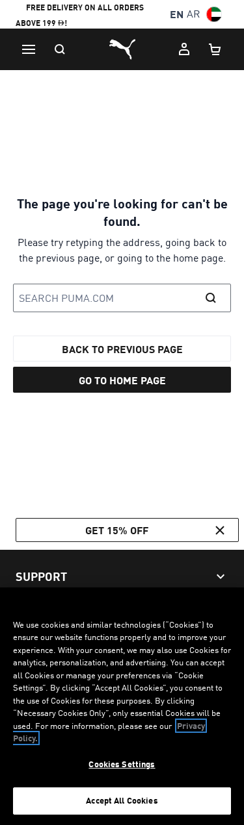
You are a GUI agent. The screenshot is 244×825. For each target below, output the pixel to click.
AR (193, 14)
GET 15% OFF (116, 530)
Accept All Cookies (121, 800)
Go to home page (122, 380)
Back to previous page (122, 349)
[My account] (184, 49)
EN (176, 14)
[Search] (60, 49)
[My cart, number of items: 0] (215, 49)
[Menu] (29, 49)
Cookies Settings (121, 764)
